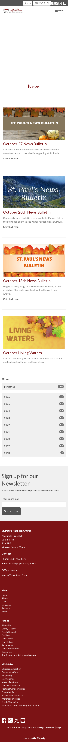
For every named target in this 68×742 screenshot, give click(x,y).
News (4, 611)
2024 (33, 410)
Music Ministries (10, 682)
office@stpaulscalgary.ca (22, 563)
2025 (33, 403)
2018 (33, 452)
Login (58, 727)
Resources (7, 651)
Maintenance (8, 678)
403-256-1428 (42, 3)
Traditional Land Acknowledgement (19, 655)
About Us (6, 625)
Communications (10, 672)
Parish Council (9, 632)
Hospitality (7, 675)
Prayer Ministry (9, 692)
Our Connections (10, 648)
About (5, 598)
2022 (33, 424)
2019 (33, 445)
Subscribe (11, 511)
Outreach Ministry (11, 685)
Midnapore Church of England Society (20, 705)
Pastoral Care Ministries (13, 688)
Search (28, 3)
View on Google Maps (13, 547)
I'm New (6, 635)
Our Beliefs (7, 638)
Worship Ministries (11, 698)
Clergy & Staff (8, 628)
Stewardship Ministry (12, 695)
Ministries (33, 386)
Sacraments (7, 645)
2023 (33, 417)
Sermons (6, 608)
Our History (7, 642)
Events (5, 601)
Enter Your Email (10, 498)
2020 (33, 438)
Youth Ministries (10, 702)
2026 (33, 396)
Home (4, 595)
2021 (33, 431)
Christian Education (11, 668)
